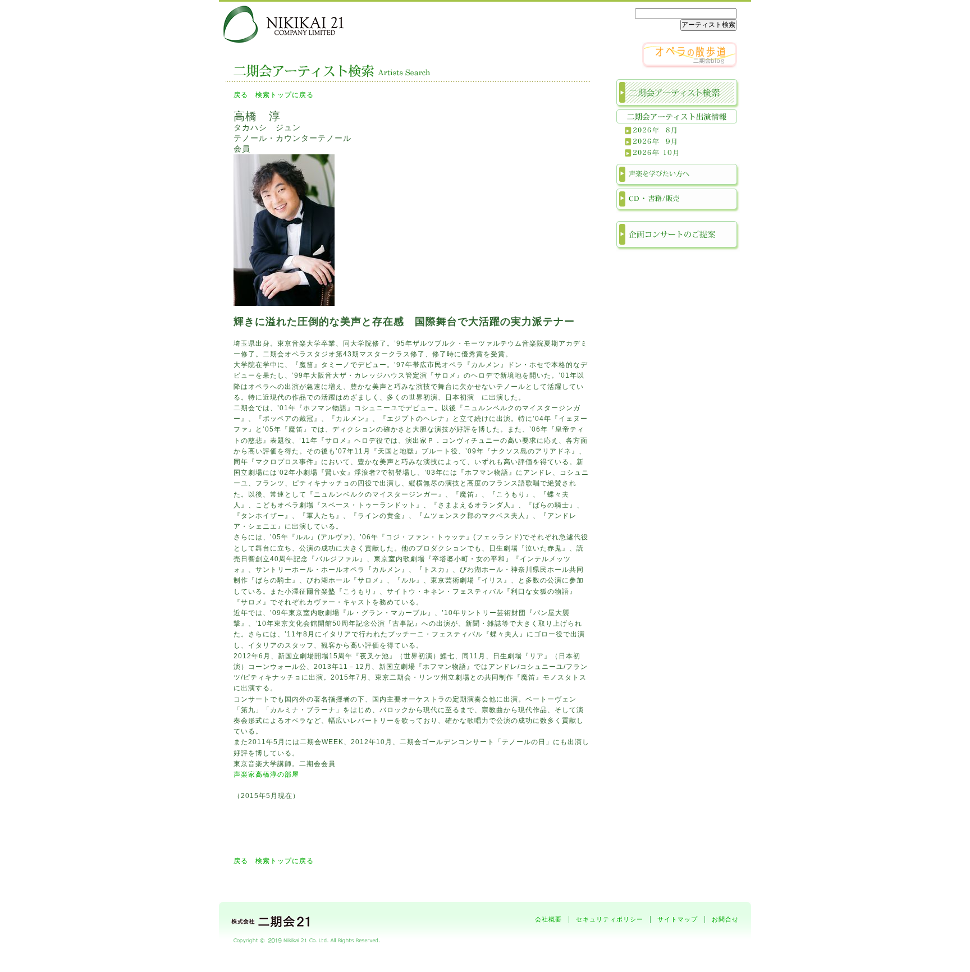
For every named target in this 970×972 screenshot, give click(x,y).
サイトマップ (677, 919)
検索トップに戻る (284, 95)
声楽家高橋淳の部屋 (266, 774)
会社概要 (548, 919)
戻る (241, 95)
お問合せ (725, 919)
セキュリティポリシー (609, 919)
